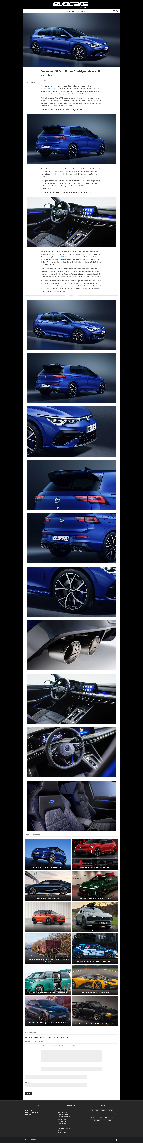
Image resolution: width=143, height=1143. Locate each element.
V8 (97, 1124)
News (60, 11)
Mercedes (93, 1117)
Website (27, 1082)
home (97, 1113)
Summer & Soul (62, 1132)
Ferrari (110, 1110)
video (102, 1124)
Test (104, 1120)
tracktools (60, 1110)
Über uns (28, 1114)
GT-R (92, 1113)
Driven (68, 11)
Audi (92, 1110)
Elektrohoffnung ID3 (48, 89)
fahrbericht (103, 1110)
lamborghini (112, 1113)
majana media (62, 1121)
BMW (97, 1110)
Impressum (28, 1110)
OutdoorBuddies (62, 1123)
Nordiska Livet (62, 1126)
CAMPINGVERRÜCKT (64, 1117)
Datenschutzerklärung (31, 1112)
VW (106, 1124)
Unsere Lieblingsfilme (64, 1128)
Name (42, 1066)
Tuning (109, 1120)
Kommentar (43, 1048)
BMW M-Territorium (66, 257)
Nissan (112, 1117)
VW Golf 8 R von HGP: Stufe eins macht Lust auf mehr (51, 1037)
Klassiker (75, 11)
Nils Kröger (44, 80)
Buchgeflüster (62, 1119)
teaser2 (99, 1120)
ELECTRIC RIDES (63, 1112)
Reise (83, 11)
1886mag (60, 1130)
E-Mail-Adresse (28, 1074)
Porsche (93, 1120)
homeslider (103, 1113)
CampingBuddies (63, 1114)
